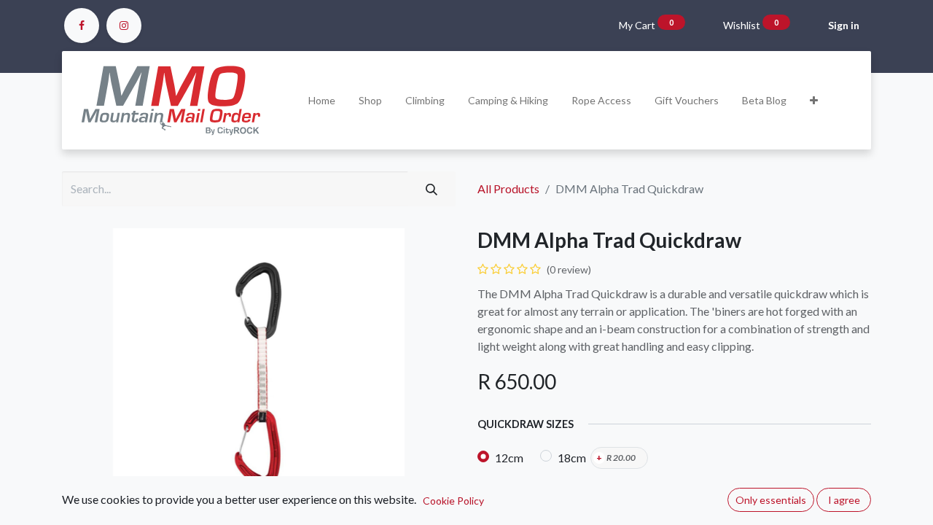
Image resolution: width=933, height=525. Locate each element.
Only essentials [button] (770, 500)
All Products (508, 188)
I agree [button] (844, 500)
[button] (813, 100)
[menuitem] (322, 100)
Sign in (843, 25)
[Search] (431, 188)
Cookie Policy (453, 500)
